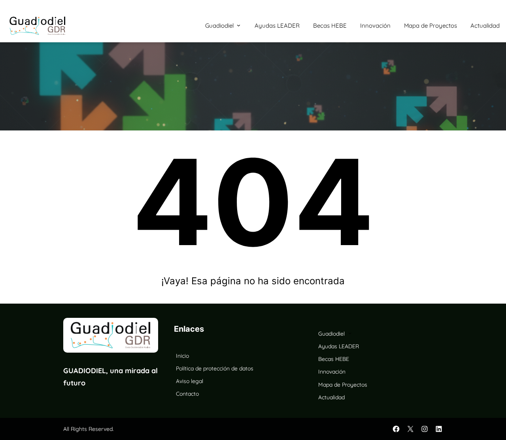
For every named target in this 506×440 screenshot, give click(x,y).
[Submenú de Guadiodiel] (238, 25)
